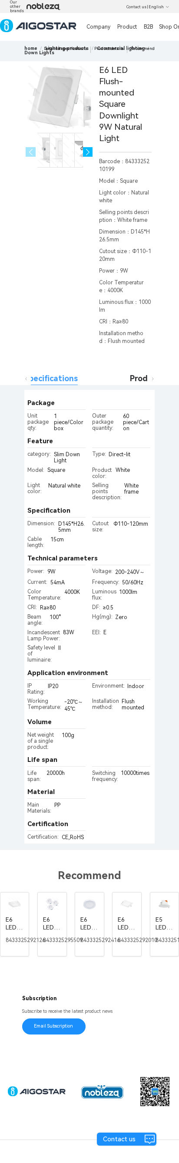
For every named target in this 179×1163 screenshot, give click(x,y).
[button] (88, 152)
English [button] (156, 7)
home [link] (30, 48)
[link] (39, 53)
